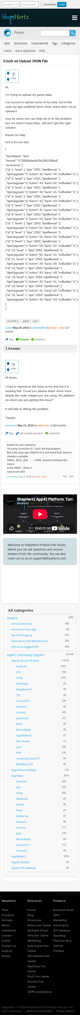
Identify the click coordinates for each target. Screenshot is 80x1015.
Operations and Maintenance (29, 641)
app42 (26, 321)
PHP (18, 753)
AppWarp (17, 776)
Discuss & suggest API (24, 647)
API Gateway (61, 930)
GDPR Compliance (40, 991)
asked (8, 327)
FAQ (42, 51)
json (35, 321)
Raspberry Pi (24, 689)
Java (18, 747)
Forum (19, 32)
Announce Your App (23, 629)
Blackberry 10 (24, 764)
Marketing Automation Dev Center (38, 946)
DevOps (58, 951)
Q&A (7, 43)
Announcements (21, 624)
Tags (54, 43)
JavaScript (22, 718)
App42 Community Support (25, 655)
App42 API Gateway (23, 868)
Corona (21, 712)
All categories (20, 610)
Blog (31, 915)
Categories (68, 43)
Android (21, 666)
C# (18, 695)
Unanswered (39, 43)
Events (6, 940)
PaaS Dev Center (38, 976)
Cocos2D (21, 850)
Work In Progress (21, 635)
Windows (22, 683)
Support (7, 951)
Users (8, 51)
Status (6, 956)
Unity (19, 678)
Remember (50, 4)
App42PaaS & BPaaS (23, 770)
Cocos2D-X (39, 327)
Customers (9, 930)
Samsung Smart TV (28, 758)
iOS (18, 672)
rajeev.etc (43, 425)
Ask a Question (25, 51)
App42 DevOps (20, 862)
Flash (19, 724)
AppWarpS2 (18, 856)
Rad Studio (23, 741)
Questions (20, 43)
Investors (8, 915)
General (12, 618)
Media (6, 925)
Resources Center (39, 925)
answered (11, 425)
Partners (7, 920)
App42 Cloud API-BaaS (25, 660)
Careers (7, 935)
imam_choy (57, 327)
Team (5, 910)
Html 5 (20, 804)
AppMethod (23, 735)
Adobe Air (22, 816)
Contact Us (9, 945)
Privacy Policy (65, 1010)
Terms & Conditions (39, 1010)
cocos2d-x (12, 321)
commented (13, 476)
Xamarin (21, 707)
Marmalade (23, 730)
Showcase (34, 920)
